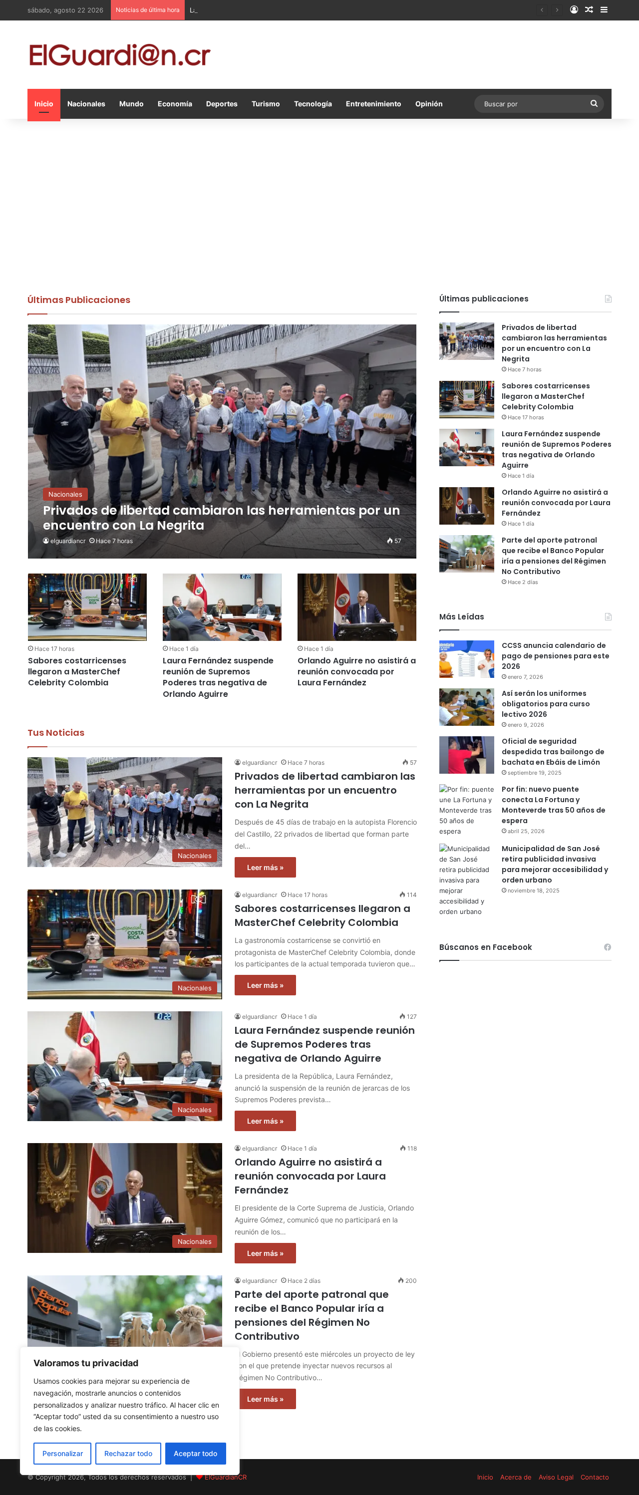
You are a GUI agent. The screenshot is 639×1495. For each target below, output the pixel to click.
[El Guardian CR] (119, 54)
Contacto (595, 1477)
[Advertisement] (319, 204)
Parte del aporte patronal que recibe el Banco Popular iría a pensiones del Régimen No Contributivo (312, 1315)
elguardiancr (67, 541)
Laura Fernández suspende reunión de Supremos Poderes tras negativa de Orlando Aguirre (333, 10)
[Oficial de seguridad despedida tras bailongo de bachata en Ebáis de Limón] (466, 755)
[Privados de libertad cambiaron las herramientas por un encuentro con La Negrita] (222, 441)
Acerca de (516, 1477)
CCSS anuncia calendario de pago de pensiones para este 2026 (556, 655)
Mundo (131, 103)
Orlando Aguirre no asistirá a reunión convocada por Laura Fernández (357, 672)
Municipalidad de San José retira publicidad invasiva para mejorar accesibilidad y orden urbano (555, 864)
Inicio (43, 103)
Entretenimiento (373, 103)
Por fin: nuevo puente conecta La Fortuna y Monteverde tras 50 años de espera (554, 805)
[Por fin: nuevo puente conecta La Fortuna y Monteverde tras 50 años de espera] (466, 810)
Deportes (222, 103)
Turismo (266, 103)
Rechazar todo (128, 1453)
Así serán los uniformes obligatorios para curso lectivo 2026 (546, 703)
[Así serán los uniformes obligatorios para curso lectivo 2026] (466, 707)
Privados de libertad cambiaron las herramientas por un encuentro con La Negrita (325, 790)
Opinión (429, 103)
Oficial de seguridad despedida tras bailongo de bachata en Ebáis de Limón (553, 751)
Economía (175, 103)
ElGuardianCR (226, 1477)
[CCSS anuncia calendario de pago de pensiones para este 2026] (466, 659)
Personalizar (62, 1453)
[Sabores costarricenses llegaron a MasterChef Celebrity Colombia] (87, 607)
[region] (130, 1411)
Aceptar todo (195, 1453)
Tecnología (313, 103)
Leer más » (265, 867)
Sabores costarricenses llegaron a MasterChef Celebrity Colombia (77, 672)
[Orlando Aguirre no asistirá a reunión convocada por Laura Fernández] (357, 607)
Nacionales (86, 103)
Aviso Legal (556, 1477)
